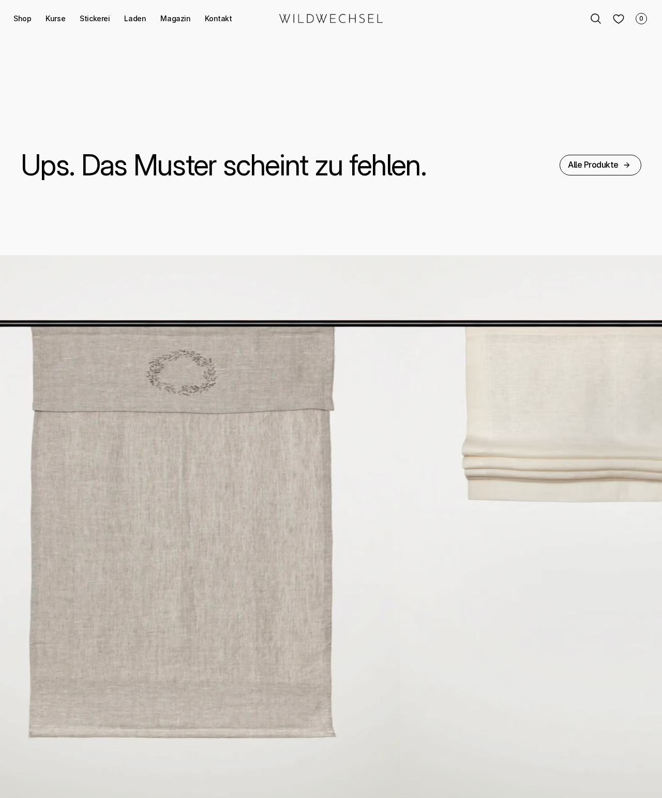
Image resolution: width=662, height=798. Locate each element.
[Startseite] (331, 18)
